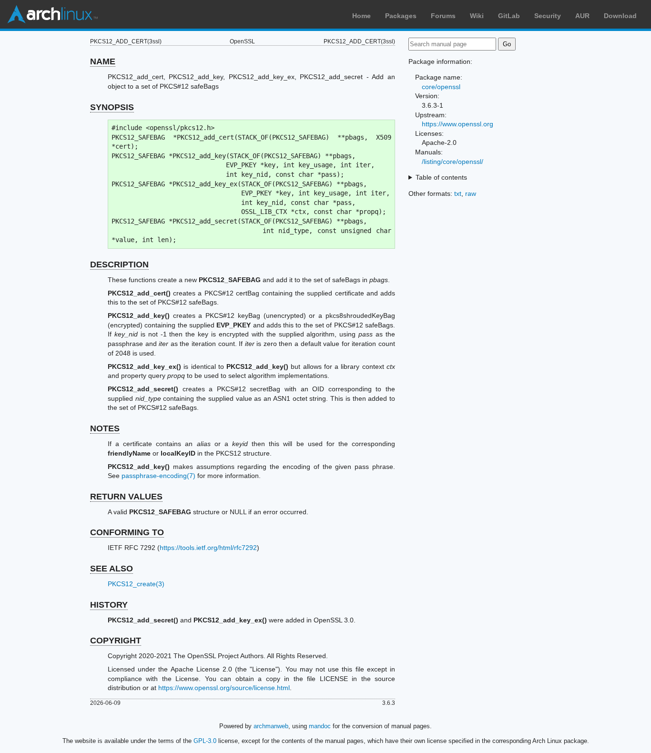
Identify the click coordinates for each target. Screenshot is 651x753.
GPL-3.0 (204, 740)
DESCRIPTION (119, 264)
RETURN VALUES (126, 496)
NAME (102, 61)
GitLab (509, 16)
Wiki (477, 16)
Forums (443, 16)
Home (361, 16)
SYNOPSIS (112, 107)
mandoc (320, 726)
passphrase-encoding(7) (158, 475)
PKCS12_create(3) (136, 584)
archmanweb (271, 726)
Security (547, 16)
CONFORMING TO (127, 532)
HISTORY (109, 605)
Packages (401, 16)
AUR (582, 16)
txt (457, 193)
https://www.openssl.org (457, 124)
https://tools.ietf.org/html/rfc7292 (208, 547)
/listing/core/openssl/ (452, 161)
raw (470, 193)
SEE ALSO (111, 568)
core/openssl (441, 87)
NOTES (105, 428)
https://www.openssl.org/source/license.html (224, 688)
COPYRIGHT (115, 640)
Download (620, 16)
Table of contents (441, 177)
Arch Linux (52, 14)
